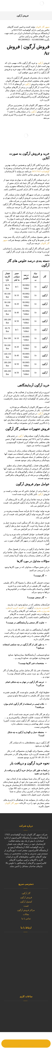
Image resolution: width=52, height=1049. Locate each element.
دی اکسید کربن (20, 608)
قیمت (26, 906)
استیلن (9, 608)
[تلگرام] (18, 874)
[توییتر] (34, 874)
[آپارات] (23, 874)
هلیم (39, 611)
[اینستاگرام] (12, 874)
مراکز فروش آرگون (26, 910)
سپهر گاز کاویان (42, 27)
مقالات (26, 914)
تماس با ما (26, 918)
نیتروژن (38, 608)
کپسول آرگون (26, 902)
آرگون (40, 63)
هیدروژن (45, 611)
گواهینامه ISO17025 (40, 171)
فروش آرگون (26, 897)
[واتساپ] (28, 874)
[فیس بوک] (39, 874)
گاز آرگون (26, 893)
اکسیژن (46, 608)
